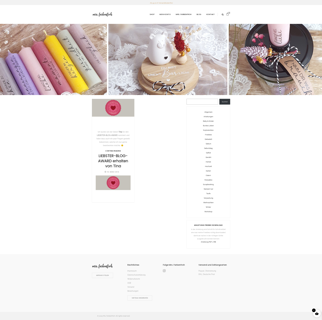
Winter (208, 207)
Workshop (208, 212)
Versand (130, 287)
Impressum (132, 271)
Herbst (208, 162)
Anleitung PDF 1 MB (208, 242)
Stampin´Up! (208, 189)
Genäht (208, 157)
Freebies (208, 135)
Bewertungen (132, 291)
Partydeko (208, 180)
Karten (208, 171)
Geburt (208, 144)
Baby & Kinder (208, 121)
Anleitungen (208, 117)
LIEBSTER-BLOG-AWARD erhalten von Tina (113, 161)
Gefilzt (208, 153)
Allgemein (208, 112)
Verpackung (208, 198)
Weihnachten (208, 202)
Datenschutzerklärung (136, 275)
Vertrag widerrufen (140, 298)
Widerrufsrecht (133, 279)
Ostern (208, 175)
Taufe (208, 193)
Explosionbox (208, 130)
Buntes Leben (208, 126)
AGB (129, 283)
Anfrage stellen (102, 275)
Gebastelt (208, 139)
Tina (120, 132)
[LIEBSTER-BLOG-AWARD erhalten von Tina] (113, 108)
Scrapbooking (208, 184)
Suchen (225, 102)
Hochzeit (208, 166)
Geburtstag (208, 148)
